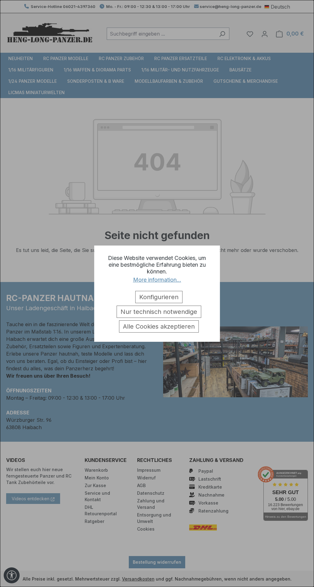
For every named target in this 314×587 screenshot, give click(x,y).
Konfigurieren (158, 297)
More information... (157, 279)
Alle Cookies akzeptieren (159, 326)
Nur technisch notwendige (159, 311)
